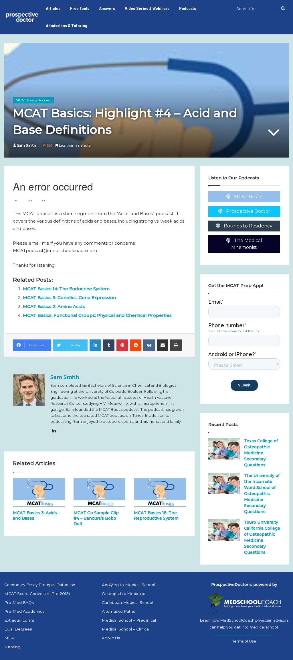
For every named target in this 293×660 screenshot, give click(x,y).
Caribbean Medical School (127, 602)
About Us (111, 638)
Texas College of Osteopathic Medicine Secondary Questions (261, 452)
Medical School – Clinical (126, 629)
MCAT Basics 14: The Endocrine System (66, 288)
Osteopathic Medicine (123, 593)
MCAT (10, 638)
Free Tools (79, 8)
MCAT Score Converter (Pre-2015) (37, 593)
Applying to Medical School (128, 584)
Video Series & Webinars (147, 8)
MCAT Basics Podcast (33, 100)
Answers (107, 8)
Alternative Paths (118, 611)
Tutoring (12, 647)
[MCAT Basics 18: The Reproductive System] (160, 492)
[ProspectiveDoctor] (22, 17)
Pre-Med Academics (24, 611)
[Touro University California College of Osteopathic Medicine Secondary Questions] (224, 530)
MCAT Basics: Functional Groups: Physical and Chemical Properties (97, 315)
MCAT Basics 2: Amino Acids (54, 306)
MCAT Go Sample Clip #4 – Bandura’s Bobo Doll (96, 518)
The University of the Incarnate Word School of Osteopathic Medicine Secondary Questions (262, 493)
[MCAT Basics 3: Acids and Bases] (39, 492)
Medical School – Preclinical (129, 620)
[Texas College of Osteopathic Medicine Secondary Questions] (224, 448)
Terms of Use (244, 641)
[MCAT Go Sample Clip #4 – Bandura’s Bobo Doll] (100, 492)
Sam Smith (26, 145)
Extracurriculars (19, 620)
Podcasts (187, 8)
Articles (53, 8)
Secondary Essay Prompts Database (39, 584)
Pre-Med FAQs (19, 602)
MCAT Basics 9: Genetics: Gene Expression (69, 297)
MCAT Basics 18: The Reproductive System (156, 515)
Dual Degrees (18, 629)
